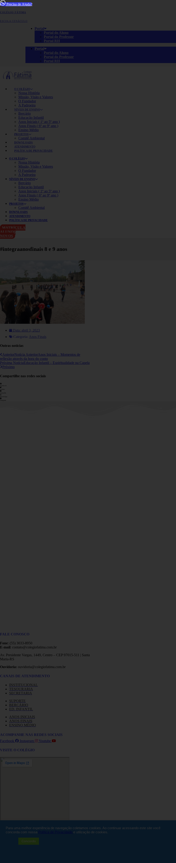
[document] (88, 431)
